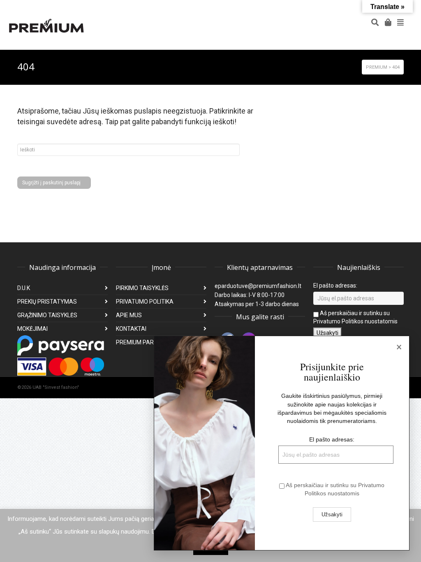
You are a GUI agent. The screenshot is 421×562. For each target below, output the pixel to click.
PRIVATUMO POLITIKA (144, 301)
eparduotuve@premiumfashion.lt (258, 286)
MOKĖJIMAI (32, 328)
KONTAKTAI (131, 328)
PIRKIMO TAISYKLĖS (142, 288)
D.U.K (23, 288)
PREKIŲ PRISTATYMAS (47, 301)
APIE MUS (129, 315)
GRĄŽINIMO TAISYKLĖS (47, 315)
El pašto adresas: (335, 285)
